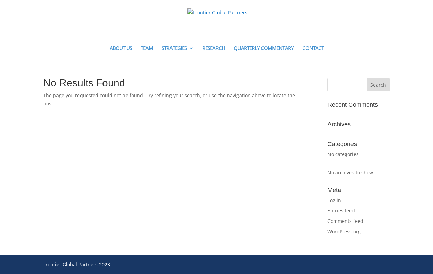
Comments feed (345, 221)
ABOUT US (121, 48)
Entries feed (341, 210)
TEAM (147, 48)
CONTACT (313, 48)
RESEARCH (213, 48)
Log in (334, 200)
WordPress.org (344, 231)
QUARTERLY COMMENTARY (264, 48)
